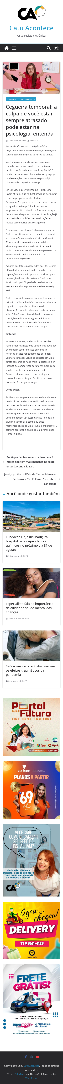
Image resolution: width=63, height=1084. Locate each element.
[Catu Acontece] (6, 48)
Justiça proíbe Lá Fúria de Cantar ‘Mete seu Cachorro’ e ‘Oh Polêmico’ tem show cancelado (30, 479)
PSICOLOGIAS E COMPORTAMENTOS (21, 99)
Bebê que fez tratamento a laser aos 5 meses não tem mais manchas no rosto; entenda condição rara (30, 461)
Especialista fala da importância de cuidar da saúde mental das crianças (29, 608)
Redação (34, 140)
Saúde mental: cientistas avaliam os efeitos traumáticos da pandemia (30, 670)
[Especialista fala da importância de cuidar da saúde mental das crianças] (31, 570)
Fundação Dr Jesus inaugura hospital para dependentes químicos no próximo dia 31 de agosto (29, 543)
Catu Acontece (31, 27)
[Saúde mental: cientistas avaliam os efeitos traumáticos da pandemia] (31, 633)
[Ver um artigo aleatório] (56, 48)
